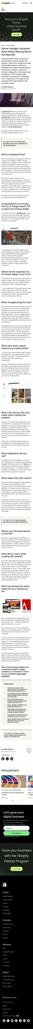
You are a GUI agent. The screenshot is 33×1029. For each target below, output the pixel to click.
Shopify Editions (8, 900)
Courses (5, 959)
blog (2, 45)
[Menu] (31, 3)
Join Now (25, 3)
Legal (4, 1005)
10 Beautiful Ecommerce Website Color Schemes (12, 794)
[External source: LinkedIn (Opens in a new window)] (11, 758)
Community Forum (8, 979)
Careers (5, 903)
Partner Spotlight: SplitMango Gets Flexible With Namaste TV (17, 705)
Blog (4, 948)
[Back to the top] (4, 884)
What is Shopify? (8, 896)
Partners (5, 934)
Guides (5, 955)
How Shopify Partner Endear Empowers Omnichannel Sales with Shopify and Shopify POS (17, 700)
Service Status (7, 986)
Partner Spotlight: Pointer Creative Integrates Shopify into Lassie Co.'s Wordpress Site (15, 735)
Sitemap (5, 1012)
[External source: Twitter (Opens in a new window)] (7, 758)
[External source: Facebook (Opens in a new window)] (2, 758)
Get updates (16, 833)
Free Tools (6, 962)
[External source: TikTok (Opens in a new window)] (20, 1020)
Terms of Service (8, 1002)
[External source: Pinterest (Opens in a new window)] (28, 1020)
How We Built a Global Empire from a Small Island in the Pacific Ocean (17, 715)
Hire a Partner (7, 983)
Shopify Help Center (9, 976)
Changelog (6, 965)
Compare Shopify (8, 952)
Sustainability (7, 913)
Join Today (16, 34)
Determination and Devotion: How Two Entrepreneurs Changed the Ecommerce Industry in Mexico (16, 710)
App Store (6, 931)
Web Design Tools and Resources (11, 790)
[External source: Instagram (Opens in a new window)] (16, 1020)
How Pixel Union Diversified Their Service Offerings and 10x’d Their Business (15, 143)
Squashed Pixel (6, 111)
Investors (5, 906)
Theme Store (7, 927)
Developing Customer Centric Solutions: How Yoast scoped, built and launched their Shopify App (17, 689)
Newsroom (6, 910)
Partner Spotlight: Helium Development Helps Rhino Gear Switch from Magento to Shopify (18, 720)
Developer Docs (8, 924)
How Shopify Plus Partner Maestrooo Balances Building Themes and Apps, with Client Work (17, 695)
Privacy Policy (7, 1009)
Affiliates (5, 938)
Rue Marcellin (5, 117)
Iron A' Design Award (14, 127)
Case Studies (10, 45)
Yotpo (26, 464)
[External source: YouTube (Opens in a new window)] (12, 1020)
